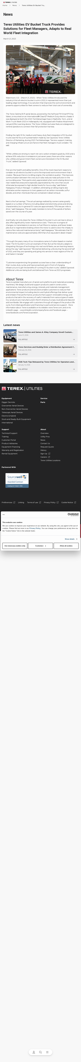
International (7, 423)
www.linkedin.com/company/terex (34, 310)
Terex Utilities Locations (50, 460)
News (14, 5)
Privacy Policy (35, 528)
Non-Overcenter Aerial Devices (15, 409)
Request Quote (47, 447)
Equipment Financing (11, 447)
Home (5, 5)
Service (43, 398)
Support (5, 429)
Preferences (7, 502)
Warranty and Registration (13, 450)
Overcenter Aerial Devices (13, 406)
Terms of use (32, 502)
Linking (21, 502)
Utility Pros (45, 437)
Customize (39, 546)
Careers (43, 457)
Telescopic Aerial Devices (12, 412)
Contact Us (45, 443)
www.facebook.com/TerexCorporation (22, 313)
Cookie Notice (67, 502)
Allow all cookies (66, 546)
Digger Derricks (8, 402)
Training (5, 437)
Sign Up (44, 454)
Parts (42, 402)
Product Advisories (10, 443)
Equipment (7, 398)
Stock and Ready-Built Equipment (16, 419)
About (43, 429)
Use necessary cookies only (15, 546)
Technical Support (9, 433)
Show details (69, 539)
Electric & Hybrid (9, 416)
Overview (44, 433)
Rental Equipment (10, 454)
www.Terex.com (55, 308)
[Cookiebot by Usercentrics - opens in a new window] (69, 514)
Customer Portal (9, 440)
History (43, 450)
